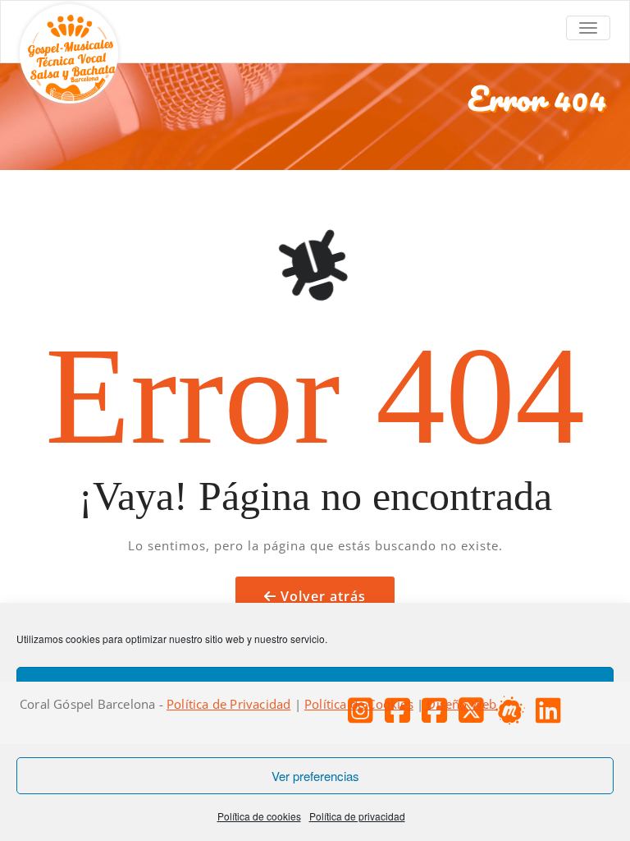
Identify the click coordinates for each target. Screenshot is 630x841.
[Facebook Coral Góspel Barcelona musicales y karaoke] (438, 716)
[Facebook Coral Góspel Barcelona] (401, 716)
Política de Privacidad (228, 704)
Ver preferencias (315, 775)
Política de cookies (259, 816)
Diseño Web (461, 704)
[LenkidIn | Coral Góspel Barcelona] (552, 716)
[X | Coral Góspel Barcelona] (475, 716)
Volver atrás (323, 596)
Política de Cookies (358, 704)
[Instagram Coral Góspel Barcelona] (364, 716)
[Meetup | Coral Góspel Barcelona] (513, 716)
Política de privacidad (357, 816)
